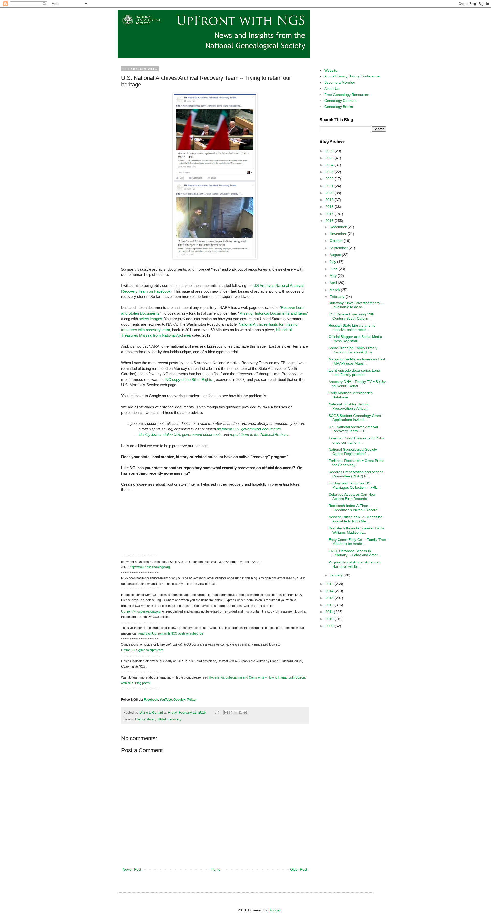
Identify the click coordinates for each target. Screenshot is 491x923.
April (334, 283)
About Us (331, 88)
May (334, 276)
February (337, 297)
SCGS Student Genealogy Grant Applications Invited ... (355, 418)
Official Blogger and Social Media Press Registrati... (355, 339)
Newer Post (131, 869)
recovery (175, 719)
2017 (329, 214)
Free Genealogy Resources (346, 95)
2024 (329, 165)
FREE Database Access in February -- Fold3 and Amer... (355, 553)
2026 (329, 151)
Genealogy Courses (340, 100)
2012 (329, 605)
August (336, 255)
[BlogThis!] (230, 712)
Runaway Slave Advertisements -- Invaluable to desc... (356, 305)
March (335, 290)
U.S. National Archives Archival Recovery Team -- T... (353, 429)
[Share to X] (235, 712)
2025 (329, 158)
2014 (329, 591)
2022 (329, 179)
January (337, 575)
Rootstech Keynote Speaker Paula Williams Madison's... (356, 530)
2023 (329, 172)
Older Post (298, 869)
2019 (329, 200)
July (333, 262)
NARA (161, 719)
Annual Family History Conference (352, 76)
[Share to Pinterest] (245, 712)
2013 (329, 598)
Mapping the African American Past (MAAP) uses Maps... (357, 361)
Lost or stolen (145, 719)
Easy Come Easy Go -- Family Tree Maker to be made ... (357, 542)
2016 (329, 221)
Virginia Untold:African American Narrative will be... (355, 564)
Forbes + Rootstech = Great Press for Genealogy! (356, 463)
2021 (329, 186)
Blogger (274, 910)
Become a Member (339, 82)
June (334, 269)
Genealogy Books (338, 107)
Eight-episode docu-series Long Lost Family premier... (354, 372)
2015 (329, 584)
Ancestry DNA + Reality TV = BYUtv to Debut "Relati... (357, 384)
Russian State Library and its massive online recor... (352, 327)
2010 (329, 619)
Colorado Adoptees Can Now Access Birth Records (352, 496)
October (337, 241)
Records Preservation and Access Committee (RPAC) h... (356, 474)
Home (215, 869)
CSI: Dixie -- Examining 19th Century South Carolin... (351, 316)
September (339, 248)
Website (330, 70)
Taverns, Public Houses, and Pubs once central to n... (356, 440)
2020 (329, 193)
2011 (329, 612)
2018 (329, 207)
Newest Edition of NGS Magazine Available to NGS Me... (355, 519)
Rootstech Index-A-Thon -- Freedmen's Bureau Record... (355, 508)
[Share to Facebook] (240, 712)
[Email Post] (216, 712)
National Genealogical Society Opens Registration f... (353, 451)
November (339, 234)
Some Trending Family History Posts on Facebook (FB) (353, 350)
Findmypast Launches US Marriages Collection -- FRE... (355, 485)
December (339, 227)
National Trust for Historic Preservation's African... (350, 406)
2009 (329, 626)
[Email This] (225, 712)
